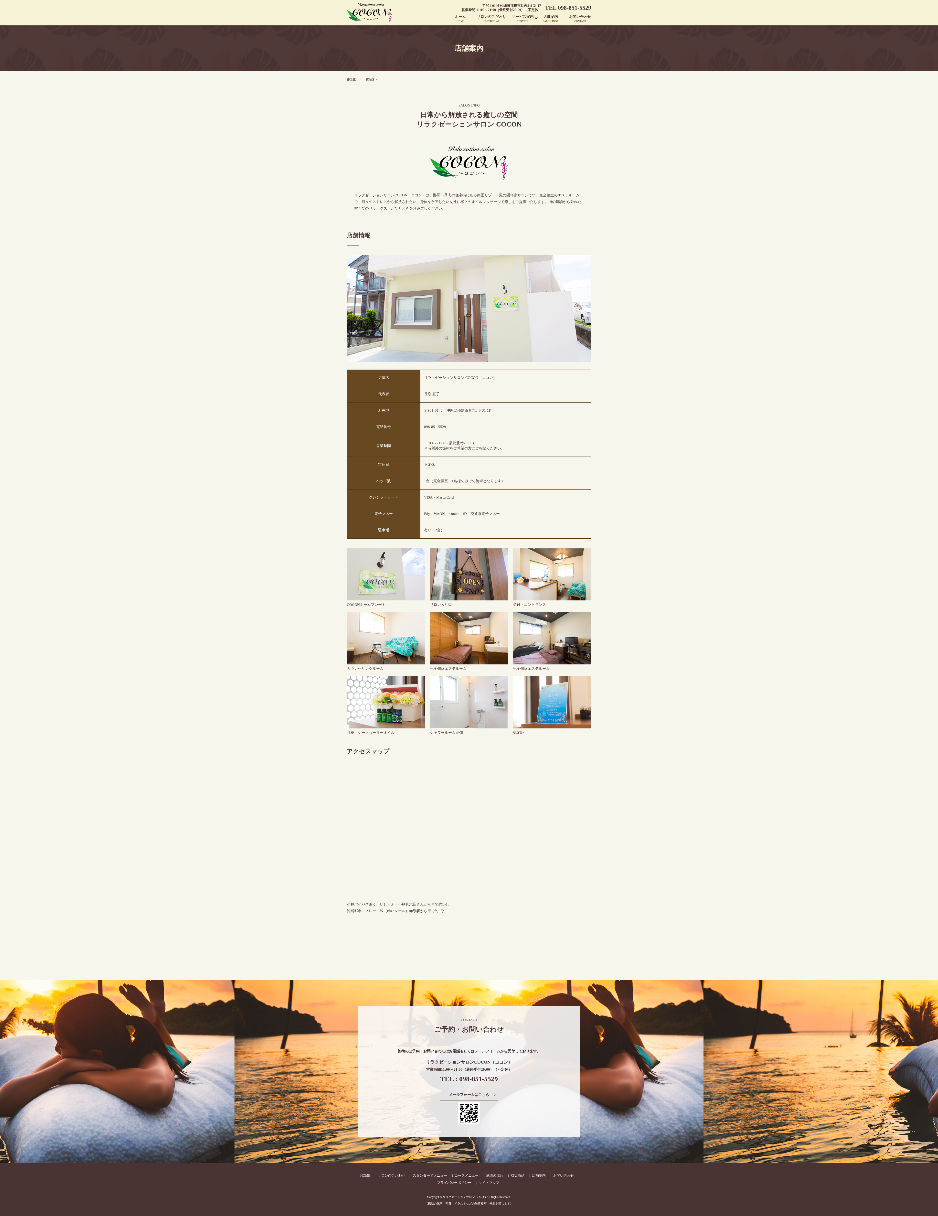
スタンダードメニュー (430, 1175)
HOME (351, 79)
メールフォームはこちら (469, 1095)
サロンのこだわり (491, 19)
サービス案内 (523, 19)
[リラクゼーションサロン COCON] (386, 574)
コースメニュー (467, 1175)
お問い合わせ (580, 19)
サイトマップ (489, 1182)
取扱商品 (517, 1175)
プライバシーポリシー (454, 1182)
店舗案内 (550, 19)
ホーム (460, 19)
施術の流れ (494, 1175)
